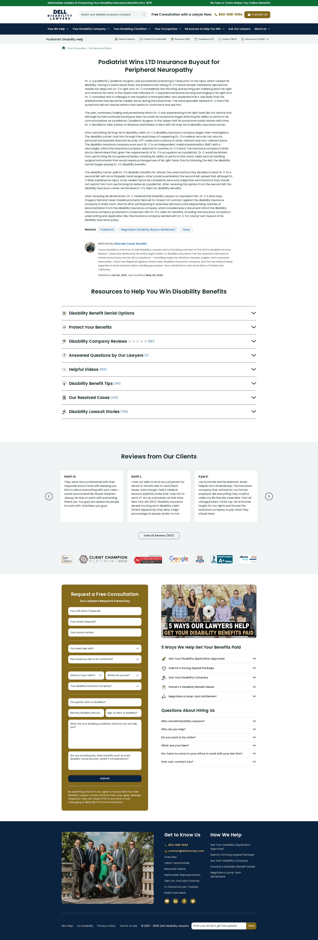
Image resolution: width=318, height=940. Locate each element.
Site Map (67, 926)
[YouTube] (167, 901)
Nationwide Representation (182, 875)
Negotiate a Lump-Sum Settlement (225, 874)
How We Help (56, 29)
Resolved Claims (175, 869)
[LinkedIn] (175, 901)
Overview (170, 857)
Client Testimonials (176, 863)
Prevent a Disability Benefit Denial (232, 867)
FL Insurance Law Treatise (181, 887)
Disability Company (89, 29)
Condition (130, 29)
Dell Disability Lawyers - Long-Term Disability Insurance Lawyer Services (60, 15)
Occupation (166, 29)
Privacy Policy (106, 926)
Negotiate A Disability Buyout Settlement (148, 229)
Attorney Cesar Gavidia (130, 244)
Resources (203, 29)
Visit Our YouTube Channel (181, 881)
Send (251, 925)
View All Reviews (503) (159, 535)
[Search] (144, 14)
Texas (186, 229)
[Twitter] (193, 901)
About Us (260, 29)
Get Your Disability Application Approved (230, 847)
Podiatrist (107, 229)
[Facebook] (184, 901)
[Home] (64, 48)
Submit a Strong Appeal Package (232, 855)
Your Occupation (77, 48)
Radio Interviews (175, 893)
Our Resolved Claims (100, 48)
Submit (105, 778)
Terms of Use (128, 926)
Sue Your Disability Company (229, 861)
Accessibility (85, 926)
